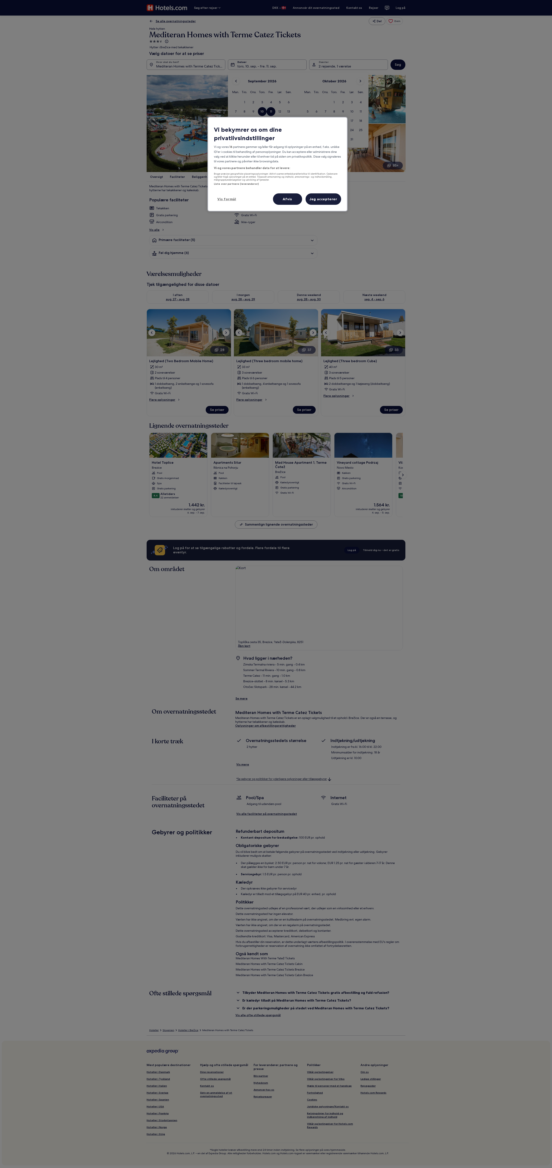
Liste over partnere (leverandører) (236, 183)
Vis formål (226, 199)
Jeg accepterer (323, 199)
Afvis (287, 199)
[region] (277, 164)
